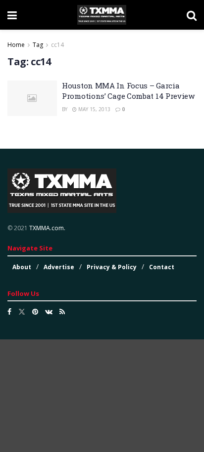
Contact (161, 267)
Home (16, 45)
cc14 (57, 45)
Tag (38, 45)
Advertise (59, 267)
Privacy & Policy (112, 267)
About (21, 267)
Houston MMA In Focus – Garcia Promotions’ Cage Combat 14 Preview (128, 91)
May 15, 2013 (93, 109)
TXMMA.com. (47, 228)
